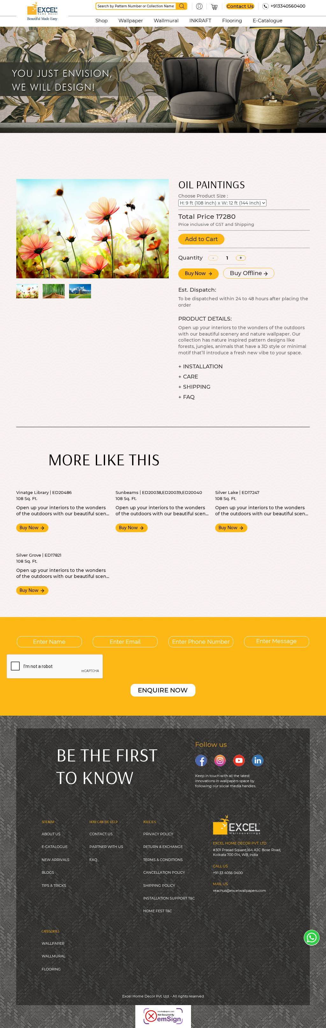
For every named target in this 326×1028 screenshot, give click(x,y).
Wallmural (166, 20)
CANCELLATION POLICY (164, 872)
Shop (102, 20)
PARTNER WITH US (106, 846)
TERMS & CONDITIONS (163, 860)
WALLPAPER (53, 943)
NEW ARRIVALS (55, 860)
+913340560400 (288, 6)
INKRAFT (200, 20)
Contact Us (240, 6)
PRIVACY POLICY (158, 834)
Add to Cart (201, 239)
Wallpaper (130, 20)
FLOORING (51, 969)
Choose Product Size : (203, 196)
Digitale (212, 1012)
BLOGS (48, 872)
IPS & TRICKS (55, 885)
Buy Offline (247, 273)
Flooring (232, 20)
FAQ (93, 860)
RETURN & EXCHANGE (163, 846)
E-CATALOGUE (54, 846)
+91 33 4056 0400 (228, 873)
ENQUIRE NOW (163, 690)
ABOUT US (51, 834)
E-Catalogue (267, 20)
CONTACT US (101, 834)
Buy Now (196, 274)
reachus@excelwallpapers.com (239, 890)
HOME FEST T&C (157, 911)
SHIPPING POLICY (159, 885)
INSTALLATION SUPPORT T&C (169, 898)
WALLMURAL (53, 956)
